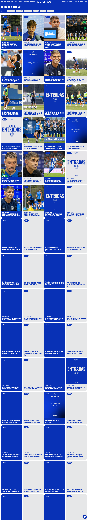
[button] (85, 517)
